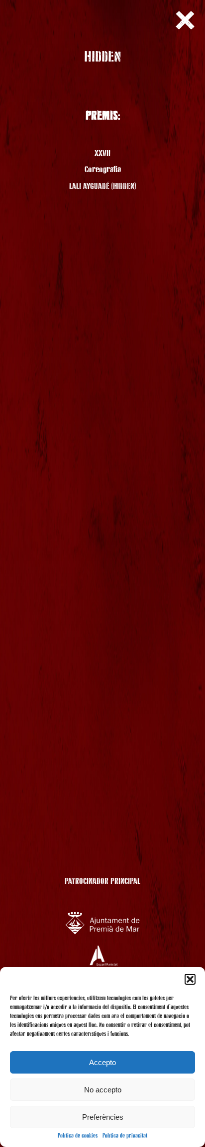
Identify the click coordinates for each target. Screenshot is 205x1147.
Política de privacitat (124, 1136)
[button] (190, 979)
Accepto (102, 1062)
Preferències (102, 1117)
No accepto (102, 1089)
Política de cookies (78, 1136)
